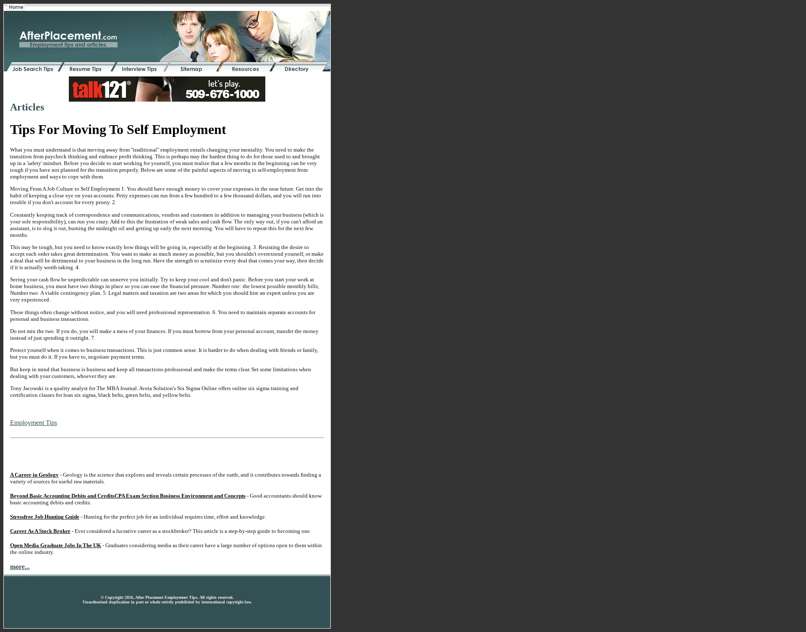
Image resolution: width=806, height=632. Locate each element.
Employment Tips (33, 422)
